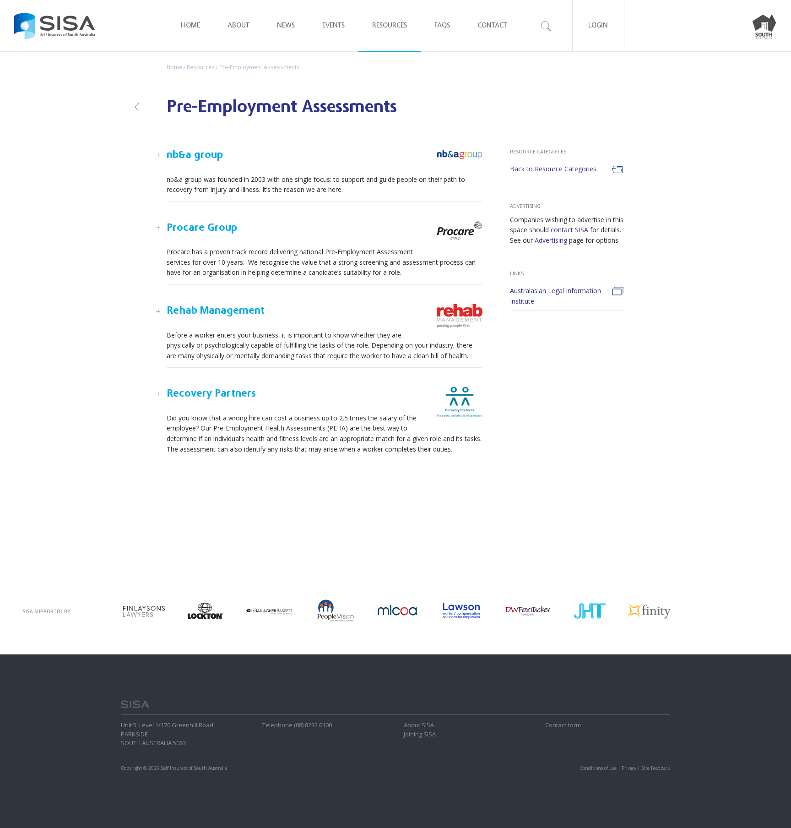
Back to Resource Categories (553, 168)
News (286, 25)
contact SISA (569, 229)
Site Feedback (655, 768)
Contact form (563, 725)
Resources (389, 25)
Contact (492, 25)
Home (190, 25)
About (238, 25)
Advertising (551, 240)
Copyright (131, 768)
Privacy (629, 768)
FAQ (442, 25)
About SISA (419, 725)
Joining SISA (420, 734)
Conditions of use (598, 768)
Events (333, 25)
